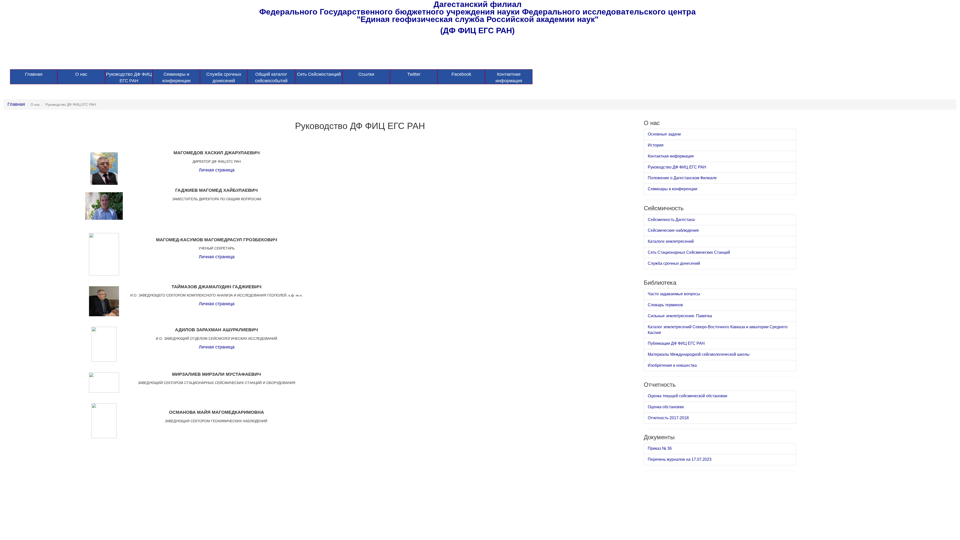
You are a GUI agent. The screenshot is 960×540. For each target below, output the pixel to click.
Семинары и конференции (176, 77)
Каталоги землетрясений (671, 241)
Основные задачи (664, 134)
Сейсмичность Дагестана (671, 220)
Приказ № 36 (660, 448)
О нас (81, 74)
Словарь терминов (665, 305)
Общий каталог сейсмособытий (271, 77)
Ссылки (366, 74)
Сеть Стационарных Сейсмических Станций (689, 252)
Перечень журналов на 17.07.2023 (680, 459)
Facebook (461, 74)
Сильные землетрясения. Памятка (680, 316)
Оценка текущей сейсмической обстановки (687, 396)
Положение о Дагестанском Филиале (682, 178)
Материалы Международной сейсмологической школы (699, 354)
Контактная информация (509, 77)
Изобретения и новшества (672, 365)
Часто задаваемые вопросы (674, 294)
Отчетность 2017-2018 (668, 418)
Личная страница (216, 170)
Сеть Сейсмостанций (319, 74)
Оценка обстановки (666, 407)
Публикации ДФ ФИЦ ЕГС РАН (676, 343)
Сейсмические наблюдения (673, 230)
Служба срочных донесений (223, 77)
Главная (33, 74)
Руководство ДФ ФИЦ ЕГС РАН (129, 77)
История (656, 145)
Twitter (413, 74)
